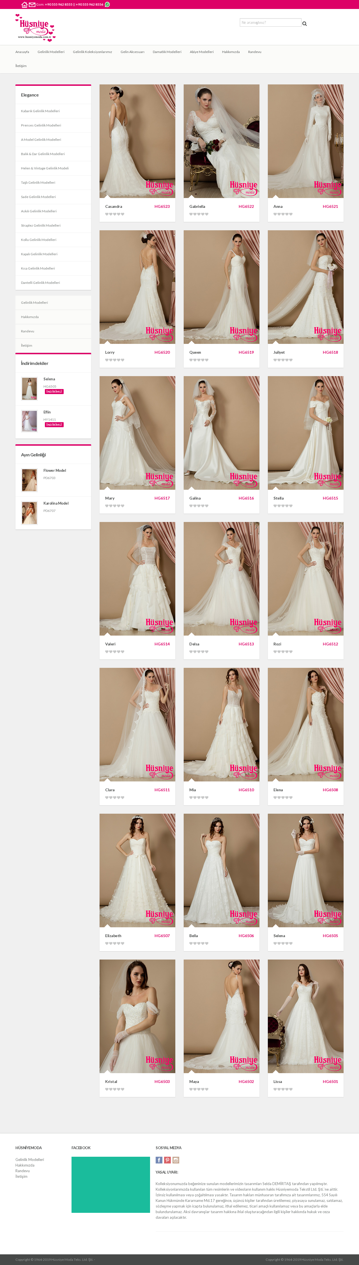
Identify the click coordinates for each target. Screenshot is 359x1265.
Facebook (159, 1160)
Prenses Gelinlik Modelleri (41, 125)
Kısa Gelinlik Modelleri (38, 268)
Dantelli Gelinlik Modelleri (40, 282)
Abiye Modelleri (202, 52)
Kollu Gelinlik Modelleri (38, 240)
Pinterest (167, 1160)
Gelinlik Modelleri (51, 52)
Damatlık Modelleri (167, 52)
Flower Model (54, 470)
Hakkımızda (231, 52)
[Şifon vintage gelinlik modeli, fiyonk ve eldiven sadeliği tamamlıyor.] (29, 389)
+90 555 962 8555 (58, 4)
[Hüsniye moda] (35, 28)
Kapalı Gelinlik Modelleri (39, 254)
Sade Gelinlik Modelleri (38, 197)
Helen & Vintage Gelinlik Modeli (45, 168)
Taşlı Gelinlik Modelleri (38, 182)
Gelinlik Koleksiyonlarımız (92, 52)
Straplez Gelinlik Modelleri (41, 225)
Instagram (175, 1160)
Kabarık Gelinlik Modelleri (40, 111)
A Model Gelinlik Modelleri (41, 139)
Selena (49, 379)
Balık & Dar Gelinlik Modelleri (43, 154)
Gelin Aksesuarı (132, 52)
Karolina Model (55, 503)
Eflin (47, 412)
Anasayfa (22, 52)
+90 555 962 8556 (89, 4)
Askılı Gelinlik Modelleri (39, 211)
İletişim (21, 66)
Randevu (254, 52)
